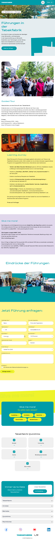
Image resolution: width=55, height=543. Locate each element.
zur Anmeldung (39, 491)
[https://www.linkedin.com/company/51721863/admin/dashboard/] (48, 529)
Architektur (27, 415)
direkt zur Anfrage (8, 48)
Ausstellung (14, 415)
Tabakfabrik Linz (8, 12)
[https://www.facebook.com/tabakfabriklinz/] (6, 529)
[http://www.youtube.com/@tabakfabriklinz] (34, 529)
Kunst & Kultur (19, 419)
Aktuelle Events (34, 419)
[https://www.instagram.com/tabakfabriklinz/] (20, 529)
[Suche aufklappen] (43, 2)
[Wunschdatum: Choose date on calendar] (25, 336)
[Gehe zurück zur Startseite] (6, 2)
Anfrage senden (6, 371)
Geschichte (39, 415)
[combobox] (3, 330)
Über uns (4, 8)
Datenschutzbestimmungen (19, 367)
